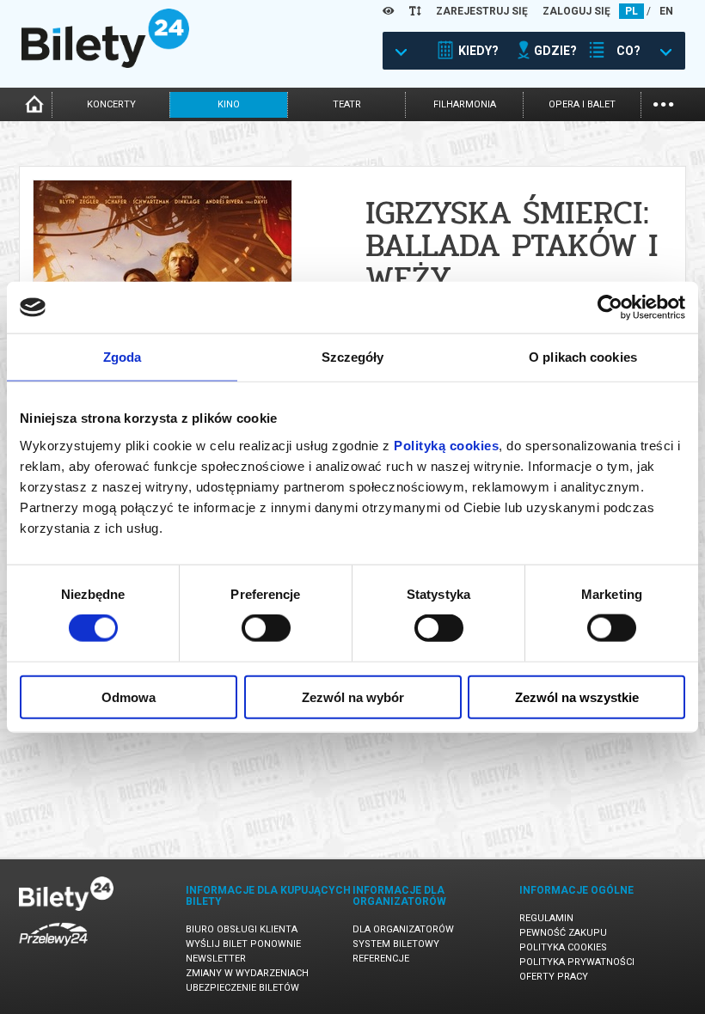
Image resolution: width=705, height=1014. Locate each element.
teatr (347, 104)
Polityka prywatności (576, 962)
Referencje (380, 958)
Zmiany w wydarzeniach (247, 973)
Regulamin (546, 918)
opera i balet (582, 104)
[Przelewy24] (53, 949)
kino (229, 104)
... (663, 102)
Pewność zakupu (563, 932)
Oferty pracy (553, 976)
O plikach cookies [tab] (583, 357)
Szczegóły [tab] (353, 357)
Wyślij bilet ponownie (243, 944)
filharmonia (464, 104)
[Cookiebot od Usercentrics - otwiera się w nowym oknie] (610, 308)
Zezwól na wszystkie (577, 696)
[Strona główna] (105, 63)
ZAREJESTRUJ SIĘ (482, 11)
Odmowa (128, 696)
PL (631, 11)
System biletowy (395, 944)
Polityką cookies (446, 444)
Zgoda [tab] (122, 357)
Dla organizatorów (403, 929)
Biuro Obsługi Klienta (241, 929)
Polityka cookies (563, 947)
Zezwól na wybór (353, 696)
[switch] (266, 628)
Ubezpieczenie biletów (242, 987)
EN (666, 11)
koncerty (111, 104)
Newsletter (216, 958)
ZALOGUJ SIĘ (576, 11)
